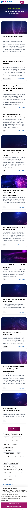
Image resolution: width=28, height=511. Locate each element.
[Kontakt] (22, 2)
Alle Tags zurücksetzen (8, 484)
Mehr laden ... (14, 428)
